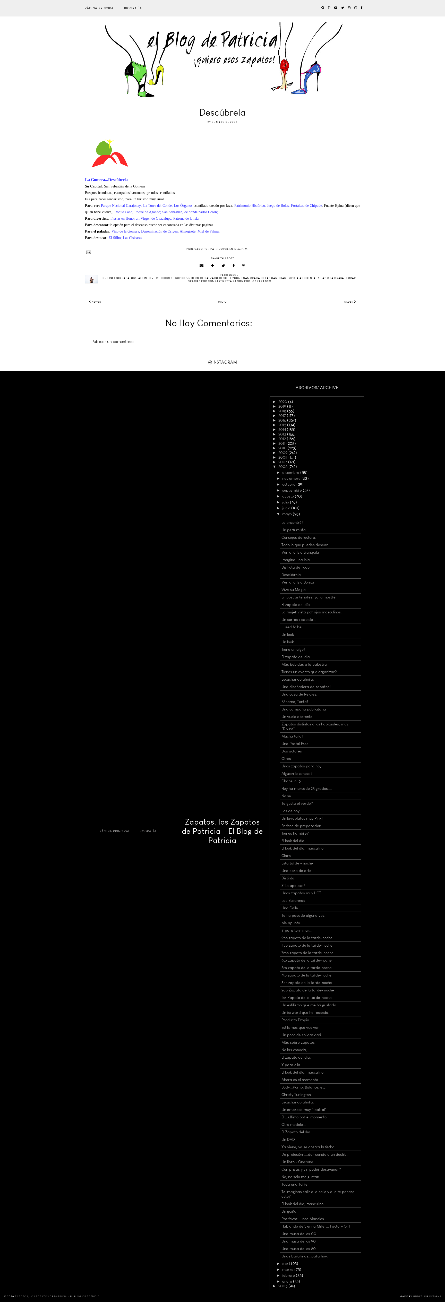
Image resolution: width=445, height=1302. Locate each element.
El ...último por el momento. (304, 1117)
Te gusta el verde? (297, 803)
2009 (283, 452)
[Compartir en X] (223, 265)
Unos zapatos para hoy (301, 766)
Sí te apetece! (293, 885)
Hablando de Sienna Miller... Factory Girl (315, 1226)
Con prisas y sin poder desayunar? (311, 1169)
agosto (288, 496)
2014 (282, 429)
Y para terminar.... (297, 930)
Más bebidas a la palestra (304, 664)
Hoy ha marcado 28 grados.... (306, 788)
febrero (289, 1275)
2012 (282, 438)
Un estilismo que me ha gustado (308, 1005)
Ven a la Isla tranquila (300, 552)
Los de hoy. (291, 811)
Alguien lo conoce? (297, 773)
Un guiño (288, 1211)
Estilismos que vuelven (300, 1027)
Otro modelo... (293, 1124)
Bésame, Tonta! (294, 701)
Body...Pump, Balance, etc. (304, 1087)
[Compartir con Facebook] (233, 265)
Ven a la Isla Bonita (297, 582)
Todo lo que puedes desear (304, 545)
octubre (289, 484)
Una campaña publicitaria (303, 709)
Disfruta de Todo (295, 567)
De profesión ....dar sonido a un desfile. (314, 1154)
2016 (282, 420)
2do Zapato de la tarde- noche (307, 990)
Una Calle (289, 908)
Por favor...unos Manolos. (303, 1219)
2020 (283, 401)
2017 (282, 415)
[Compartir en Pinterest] (244, 265)
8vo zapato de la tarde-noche (306, 945)
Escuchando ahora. (297, 679)
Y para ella (290, 1065)
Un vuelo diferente (296, 716)
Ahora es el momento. (300, 1079)
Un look (287, 634)
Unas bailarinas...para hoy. (304, 1256)
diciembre (291, 472)
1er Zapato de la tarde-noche (306, 997)
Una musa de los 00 (298, 1233)
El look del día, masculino (302, 848)
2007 (283, 462)
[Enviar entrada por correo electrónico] (222, 252)
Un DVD (288, 1139)
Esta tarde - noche (297, 863)
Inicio (222, 301)
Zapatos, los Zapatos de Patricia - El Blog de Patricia (222, 831)
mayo (287, 514)
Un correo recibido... (298, 619)
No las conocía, (294, 1050)
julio (286, 502)
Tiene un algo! (293, 649)
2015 (282, 425)
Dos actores (291, 751)
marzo (288, 1269)
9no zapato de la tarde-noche (306, 938)
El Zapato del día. (296, 1132)
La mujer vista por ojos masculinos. (311, 612)
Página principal (100, 8)
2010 (283, 448)
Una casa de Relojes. (299, 694)
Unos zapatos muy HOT (301, 893)
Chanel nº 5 (291, 781)
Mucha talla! (292, 736)
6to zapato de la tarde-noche (306, 960)
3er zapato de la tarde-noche (306, 982)
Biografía (133, 8)
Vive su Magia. (294, 589)
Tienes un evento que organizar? (309, 672)
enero (287, 1281)
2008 (283, 457)
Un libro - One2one (297, 1162)
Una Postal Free (295, 743)
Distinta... (289, 878)
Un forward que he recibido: (305, 1012)
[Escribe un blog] (213, 265)
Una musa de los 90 (298, 1241)
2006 (283, 466)
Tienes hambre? (295, 833)
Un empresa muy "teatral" (304, 1109)
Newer (96, 301)
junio (286, 508)
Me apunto (290, 923)
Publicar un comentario (112, 341)
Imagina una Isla (295, 560)
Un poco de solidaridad (301, 1035)
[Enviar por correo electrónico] (201, 265)
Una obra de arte (296, 870)
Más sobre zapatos (298, 1042)
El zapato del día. (296, 604)
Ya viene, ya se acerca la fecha (308, 1147)
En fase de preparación (301, 826)
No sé (286, 796)
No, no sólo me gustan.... (302, 1177)
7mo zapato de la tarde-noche (307, 952)
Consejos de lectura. (298, 537)
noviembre (292, 478)
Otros (286, 758)
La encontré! (292, 522)
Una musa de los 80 (298, 1248)
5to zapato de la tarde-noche (306, 967)
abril (286, 1263)
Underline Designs (427, 1296)
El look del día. (293, 840)
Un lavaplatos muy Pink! (302, 818)
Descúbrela (291, 574)
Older (349, 301)
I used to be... (293, 627)
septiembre (292, 490)
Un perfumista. (294, 530)
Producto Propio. (295, 1020)
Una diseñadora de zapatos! (306, 686)
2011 (282, 443)
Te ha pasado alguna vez (302, 915)
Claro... (287, 855)
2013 (282, 434)
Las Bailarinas (293, 900)
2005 (283, 1286)
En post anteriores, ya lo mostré (308, 597)
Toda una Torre (294, 1184)
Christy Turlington (296, 1094)
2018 (282, 411)
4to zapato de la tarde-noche (306, 975)
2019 (282, 406)
